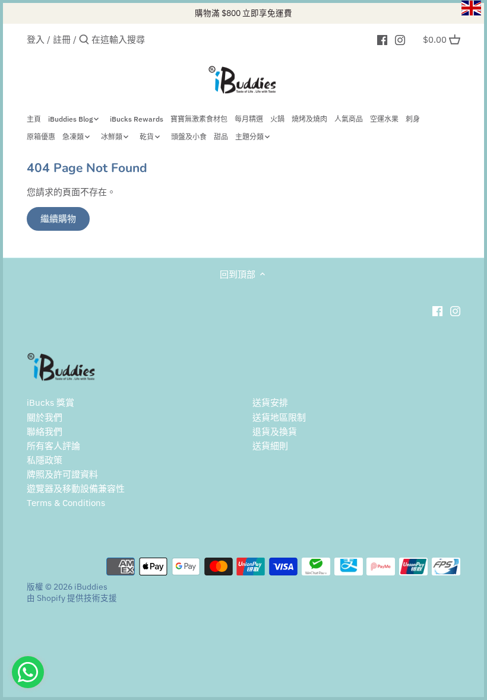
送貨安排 (270, 402)
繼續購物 (58, 218)
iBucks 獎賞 (50, 402)
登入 (36, 39)
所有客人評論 (53, 445)
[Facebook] (382, 39)
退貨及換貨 (274, 431)
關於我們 (44, 417)
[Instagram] (400, 39)
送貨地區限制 (279, 417)
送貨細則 (270, 445)
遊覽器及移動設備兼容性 (76, 488)
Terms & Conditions (66, 502)
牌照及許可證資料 (62, 474)
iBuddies (90, 586)
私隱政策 (44, 460)
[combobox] (142, 39)
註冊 (62, 39)
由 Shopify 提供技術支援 (72, 598)
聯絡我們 (44, 431)
